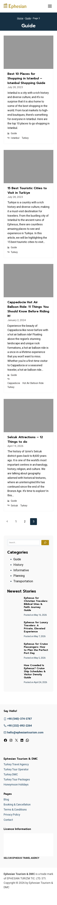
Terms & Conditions (15, 809)
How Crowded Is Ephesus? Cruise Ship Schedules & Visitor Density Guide (35, 671)
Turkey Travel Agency (16, 764)
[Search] (45, 542)
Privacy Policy (12, 814)
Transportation (23, 581)
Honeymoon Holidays (16, 784)
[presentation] (14, 603)
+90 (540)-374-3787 (19, 718)
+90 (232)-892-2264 (19, 725)
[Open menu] (49, 6)
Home (20, 18)
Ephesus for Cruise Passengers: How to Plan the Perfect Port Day (36, 648)
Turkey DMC (11, 774)
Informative (21, 570)
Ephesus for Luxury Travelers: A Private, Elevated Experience (36, 627)
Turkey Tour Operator (16, 769)
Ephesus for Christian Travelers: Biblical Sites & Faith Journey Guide (36, 604)
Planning (19, 576)
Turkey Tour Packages (17, 779)
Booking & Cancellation (17, 804)
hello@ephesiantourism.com (25, 732)
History (18, 565)
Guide (28, 18)
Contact (8, 819)
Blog (6, 799)
